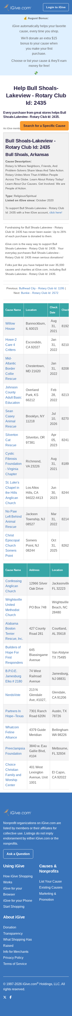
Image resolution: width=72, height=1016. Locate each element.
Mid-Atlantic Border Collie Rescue (10, 368)
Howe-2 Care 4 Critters (11, 345)
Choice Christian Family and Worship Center (13, 775)
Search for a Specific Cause (44, 125)
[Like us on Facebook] (11, 997)
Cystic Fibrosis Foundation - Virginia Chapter (13, 464)
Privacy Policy (13, 957)
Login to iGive (56, 7)
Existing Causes (50, 887)
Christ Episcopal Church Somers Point (12, 545)
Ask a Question (18, 854)
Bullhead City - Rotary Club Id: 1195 (41, 288)
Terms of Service (15, 964)
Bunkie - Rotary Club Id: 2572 (39, 292)
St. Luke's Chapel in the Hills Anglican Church (12, 493)
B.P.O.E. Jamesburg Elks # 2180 (13, 676)
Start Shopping (13, 906)
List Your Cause (50, 881)
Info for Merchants (15, 951)
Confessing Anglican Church (13, 586)
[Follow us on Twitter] (4, 997)
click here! (55, 212)
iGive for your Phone (17, 900)
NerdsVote (12, 695)
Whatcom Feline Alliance (12, 732)
